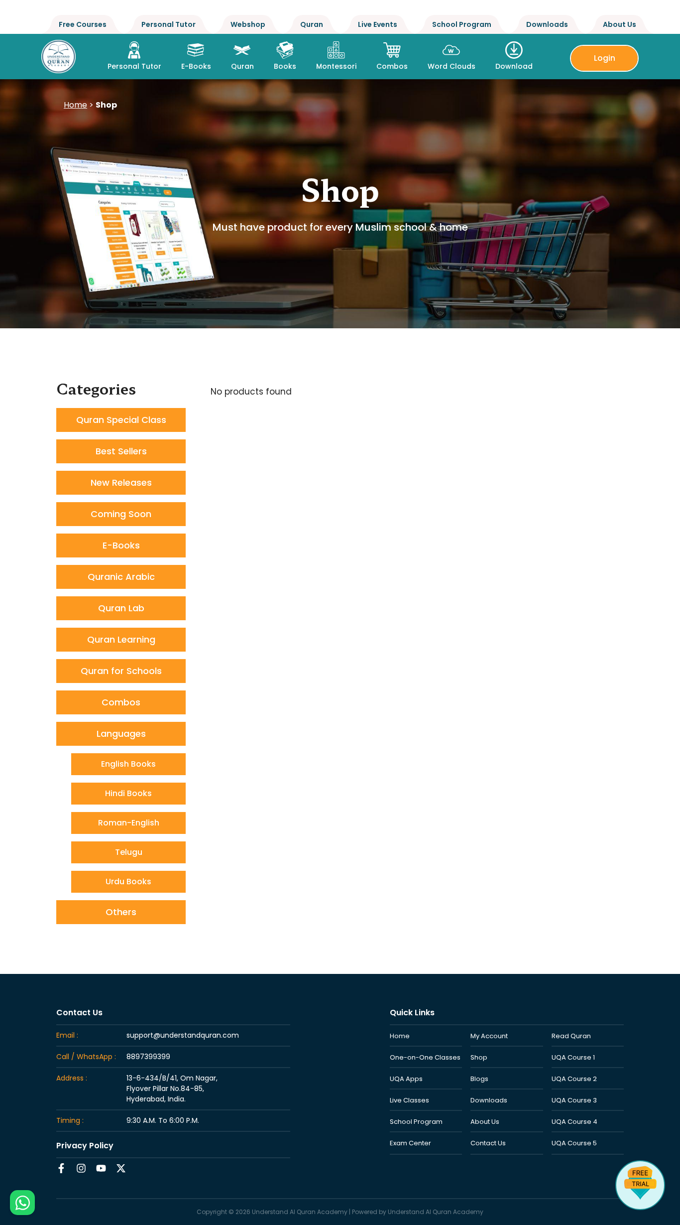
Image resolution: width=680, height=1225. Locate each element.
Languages (121, 733)
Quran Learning (121, 639)
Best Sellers (121, 451)
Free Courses (83, 24)
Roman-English (128, 822)
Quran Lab (121, 608)
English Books (128, 764)
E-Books (121, 545)
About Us (619, 24)
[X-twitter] (121, 1168)
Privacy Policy (84, 1145)
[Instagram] (81, 1168)
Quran (311, 24)
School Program (461, 24)
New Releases (121, 482)
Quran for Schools (121, 671)
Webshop (247, 24)
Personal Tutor (168, 24)
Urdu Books (128, 881)
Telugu (128, 852)
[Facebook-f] (61, 1168)
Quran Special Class (121, 419)
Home (75, 105)
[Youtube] (101, 1168)
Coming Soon (121, 514)
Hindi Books (128, 793)
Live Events (377, 24)
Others (121, 912)
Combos (121, 702)
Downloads (547, 24)
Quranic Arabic (121, 576)
